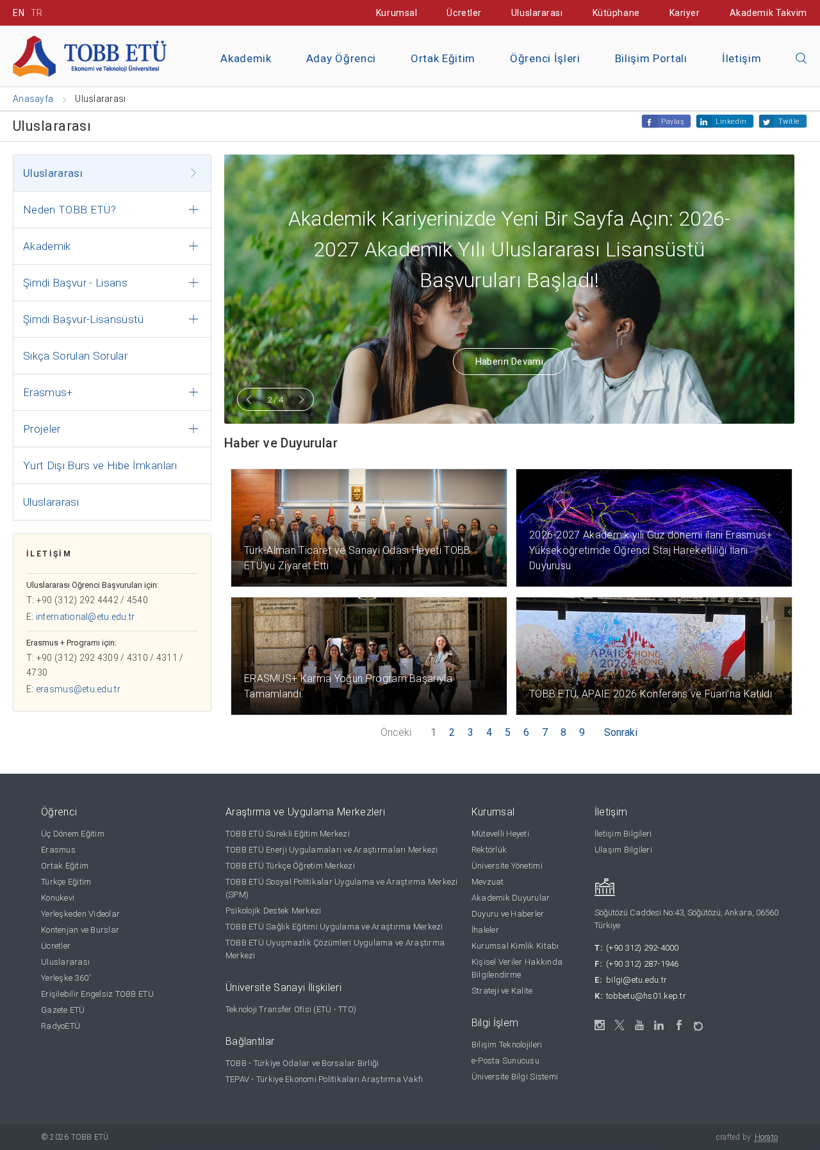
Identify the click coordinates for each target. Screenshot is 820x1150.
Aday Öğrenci (341, 58)
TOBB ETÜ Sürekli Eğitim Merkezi (288, 833)
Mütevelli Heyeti (500, 833)
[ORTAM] (699, 1022)
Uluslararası (537, 13)
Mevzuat (488, 882)
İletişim (741, 58)
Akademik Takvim (768, 13)
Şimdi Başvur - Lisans (75, 282)
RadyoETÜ (60, 1026)
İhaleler (485, 930)
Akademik (245, 58)
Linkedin (731, 121)
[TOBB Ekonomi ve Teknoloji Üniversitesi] (90, 55)
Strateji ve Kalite (502, 991)
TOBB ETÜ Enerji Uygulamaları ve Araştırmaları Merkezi (332, 849)
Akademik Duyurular (511, 898)
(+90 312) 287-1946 (642, 964)
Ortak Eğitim (443, 58)
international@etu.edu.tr (85, 617)
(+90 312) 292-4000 (642, 948)
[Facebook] (679, 1025)
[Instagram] (599, 1025)
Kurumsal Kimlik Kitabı (515, 946)
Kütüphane (616, 13)
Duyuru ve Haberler (508, 914)
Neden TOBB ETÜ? (69, 209)
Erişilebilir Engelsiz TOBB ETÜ (97, 994)
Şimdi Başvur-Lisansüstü (83, 319)
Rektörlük (489, 849)
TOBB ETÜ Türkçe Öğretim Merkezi (290, 866)
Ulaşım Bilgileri (623, 849)
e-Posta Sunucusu (505, 1060)
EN (18, 13)
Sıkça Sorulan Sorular (75, 355)
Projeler (42, 428)
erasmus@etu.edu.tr (78, 689)
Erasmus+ (48, 392)
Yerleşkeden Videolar (80, 914)
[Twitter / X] (619, 1025)
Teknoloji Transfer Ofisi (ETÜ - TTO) (291, 1009)
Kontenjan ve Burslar (80, 930)
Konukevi (57, 898)
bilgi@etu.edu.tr (636, 980)
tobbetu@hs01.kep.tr (646, 996)
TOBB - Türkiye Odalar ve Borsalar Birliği (302, 1063)
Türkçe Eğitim (66, 882)
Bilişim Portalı (651, 58)
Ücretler (464, 13)
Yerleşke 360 (66, 978)
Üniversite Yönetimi (507, 866)
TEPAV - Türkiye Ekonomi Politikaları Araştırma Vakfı (324, 1079)
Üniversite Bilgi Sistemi (515, 1076)
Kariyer (684, 13)
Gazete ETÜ (63, 1010)
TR (37, 13)
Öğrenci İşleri (545, 58)
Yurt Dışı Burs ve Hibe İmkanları (100, 465)
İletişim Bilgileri (623, 833)
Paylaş (672, 121)
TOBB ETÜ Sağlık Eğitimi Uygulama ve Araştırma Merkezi (334, 926)
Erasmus (58, 849)
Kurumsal (396, 13)
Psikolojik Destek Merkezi (274, 910)
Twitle (789, 121)
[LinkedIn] (659, 1025)
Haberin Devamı (509, 361)
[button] (801, 59)
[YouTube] (639, 1025)
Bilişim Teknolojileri (507, 1044)
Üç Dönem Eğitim (72, 833)
